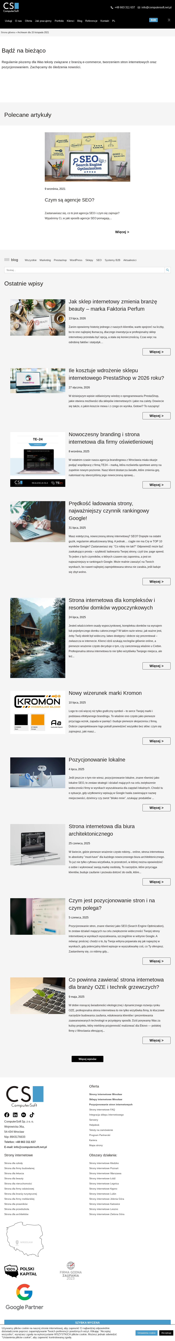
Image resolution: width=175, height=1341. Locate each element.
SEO (99, 260)
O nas (18, 20)
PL (113, 20)
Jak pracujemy (43, 20)
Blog (79, 20)
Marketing (45, 260)
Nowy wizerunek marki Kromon (105, 693)
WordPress (76, 260)
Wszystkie (31, 260)
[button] (87, 1059)
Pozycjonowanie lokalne (97, 760)
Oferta (28, 20)
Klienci (70, 20)
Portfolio (59, 20)
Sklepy (89, 260)
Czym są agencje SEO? (69, 200)
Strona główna (8, 32)
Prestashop (60, 260)
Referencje (91, 20)
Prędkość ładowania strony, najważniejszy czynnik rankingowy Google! (109, 510)
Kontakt (104, 20)
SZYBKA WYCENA (87, 1322)
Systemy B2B (112, 260)
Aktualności (129, 260)
